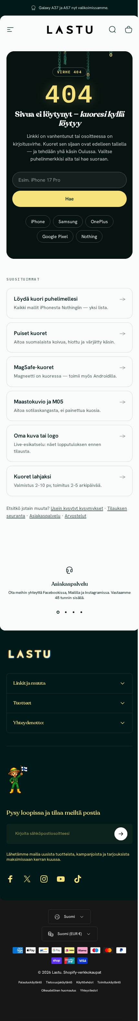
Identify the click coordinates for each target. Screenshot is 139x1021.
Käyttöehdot (82, 995)
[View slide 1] (58, 612)
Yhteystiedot (86, 1004)
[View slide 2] (66, 612)
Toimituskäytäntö (106, 995)
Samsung (68, 221)
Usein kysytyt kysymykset (77, 508)
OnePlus (99, 221)
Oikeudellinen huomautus (56, 1004)
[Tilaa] (116, 846)
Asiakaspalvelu (44, 516)
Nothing (89, 236)
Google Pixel (55, 236)
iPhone (38, 221)
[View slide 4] (81, 612)
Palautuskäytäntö (27, 995)
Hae (69, 199)
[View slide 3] (73, 612)
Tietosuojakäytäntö (56, 995)
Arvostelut (75, 516)
